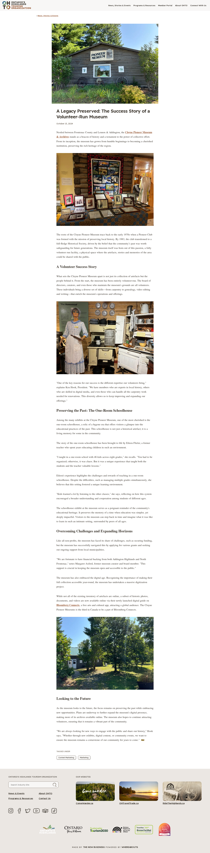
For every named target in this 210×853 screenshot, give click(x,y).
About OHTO (181, 5)
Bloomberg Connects (67, 605)
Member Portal (165, 5)
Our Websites (83, 777)
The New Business (94, 847)
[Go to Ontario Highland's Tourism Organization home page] (16, 5)
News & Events (16, 793)
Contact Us (45, 798)
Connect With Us (198, 5)
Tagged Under (63, 751)
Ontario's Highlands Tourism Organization (32, 777)
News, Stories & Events (119, 5)
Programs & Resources (144, 5)
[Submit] (55, 784)
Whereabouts (130, 847)
